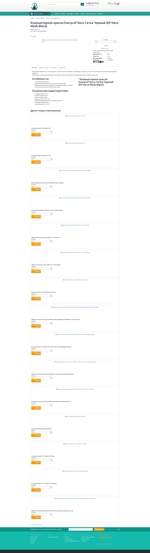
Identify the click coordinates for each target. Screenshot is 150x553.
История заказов (86, 539)
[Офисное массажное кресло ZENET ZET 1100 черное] (75, 225)
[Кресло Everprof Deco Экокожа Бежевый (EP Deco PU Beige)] (75, 170)
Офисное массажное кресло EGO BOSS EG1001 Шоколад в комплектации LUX (52, 510)
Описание (34, 67)
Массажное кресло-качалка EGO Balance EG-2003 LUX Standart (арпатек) (50, 401)
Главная (57, 13)
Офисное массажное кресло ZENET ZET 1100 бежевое (45, 264)
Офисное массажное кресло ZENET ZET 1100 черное (45, 237)
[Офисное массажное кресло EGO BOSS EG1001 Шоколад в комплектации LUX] (75, 498)
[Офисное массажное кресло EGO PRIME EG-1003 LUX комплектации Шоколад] (75, 361)
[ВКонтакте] (94, 62)
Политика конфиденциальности (72, 540)
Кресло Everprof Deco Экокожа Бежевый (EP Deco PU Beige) (47, 182)
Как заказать (33, 539)
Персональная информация (88, 537)
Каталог (63, 13)
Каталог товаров (38, 13)
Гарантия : (96, 56)
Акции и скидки (33, 537)
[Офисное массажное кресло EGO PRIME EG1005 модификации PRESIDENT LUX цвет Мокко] (75, 307)
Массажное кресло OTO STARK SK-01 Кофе (42, 456)
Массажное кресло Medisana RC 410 (41, 155)
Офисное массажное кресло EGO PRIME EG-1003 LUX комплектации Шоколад (52, 374)
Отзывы (82, 13)
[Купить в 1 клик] (32, 137)
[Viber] (103, 62)
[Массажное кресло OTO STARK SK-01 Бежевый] (75, 471)
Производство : (97, 54)
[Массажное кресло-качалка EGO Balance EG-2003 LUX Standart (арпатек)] (75, 389)
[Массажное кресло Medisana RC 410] (75, 143)
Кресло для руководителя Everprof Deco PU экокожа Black (47, 210)
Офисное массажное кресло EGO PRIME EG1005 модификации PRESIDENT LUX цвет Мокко (55, 319)
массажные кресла (55, 18)
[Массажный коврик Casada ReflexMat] (75, 416)
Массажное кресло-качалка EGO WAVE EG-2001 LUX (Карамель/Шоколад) (51, 346)
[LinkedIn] (98, 62)
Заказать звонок (90, 5)
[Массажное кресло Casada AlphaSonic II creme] (75, 279)
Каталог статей (90, 13)
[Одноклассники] (96, 62)
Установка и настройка (53, 537)
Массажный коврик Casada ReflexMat (41, 428)
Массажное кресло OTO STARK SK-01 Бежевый (44, 483)
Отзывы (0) (62, 67)
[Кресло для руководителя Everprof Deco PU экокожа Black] (75, 197)
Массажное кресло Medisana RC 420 (41, 128)
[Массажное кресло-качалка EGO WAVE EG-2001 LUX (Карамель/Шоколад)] (75, 334)
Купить (106, 45)
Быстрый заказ (104, 48)
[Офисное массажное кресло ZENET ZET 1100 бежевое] (75, 252)
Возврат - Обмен (44, 67)
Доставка (70, 13)
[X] (100, 62)
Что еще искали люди (36, 524)
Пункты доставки (69, 539)
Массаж (48, 18)
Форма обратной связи (106, 539)
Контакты (100, 13)
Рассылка (84, 540)
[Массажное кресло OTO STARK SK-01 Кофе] (75, 443)
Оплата (76, 13)
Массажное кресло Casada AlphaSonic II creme (43, 292)
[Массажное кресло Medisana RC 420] (75, 115)
